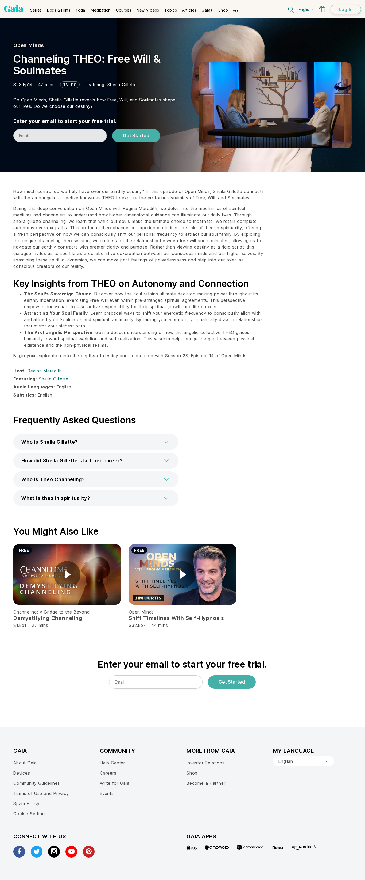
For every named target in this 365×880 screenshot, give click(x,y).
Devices (21, 773)
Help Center (112, 762)
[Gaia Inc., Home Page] (14, 8)
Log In (346, 9)
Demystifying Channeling (48, 618)
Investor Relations (206, 762)
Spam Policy (26, 803)
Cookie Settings (30, 813)
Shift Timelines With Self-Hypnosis (176, 618)
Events (107, 793)
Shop (192, 773)
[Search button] (291, 9)
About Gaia (25, 762)
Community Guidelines (36, 783)
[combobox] (303, 761)
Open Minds (28, 45)
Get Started (136, 135)
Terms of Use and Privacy (41, 793)
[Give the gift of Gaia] (322, 9)
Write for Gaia (115, 783)
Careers (108, 773)
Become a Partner (206, 783)
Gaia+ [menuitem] (207, 10)
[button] (95, 442)
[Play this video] (67, 574)
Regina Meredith (45, 371)
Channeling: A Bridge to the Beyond (51, 612)
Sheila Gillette (122, 84)
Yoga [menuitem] (80, 10)
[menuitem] (36, 8)
